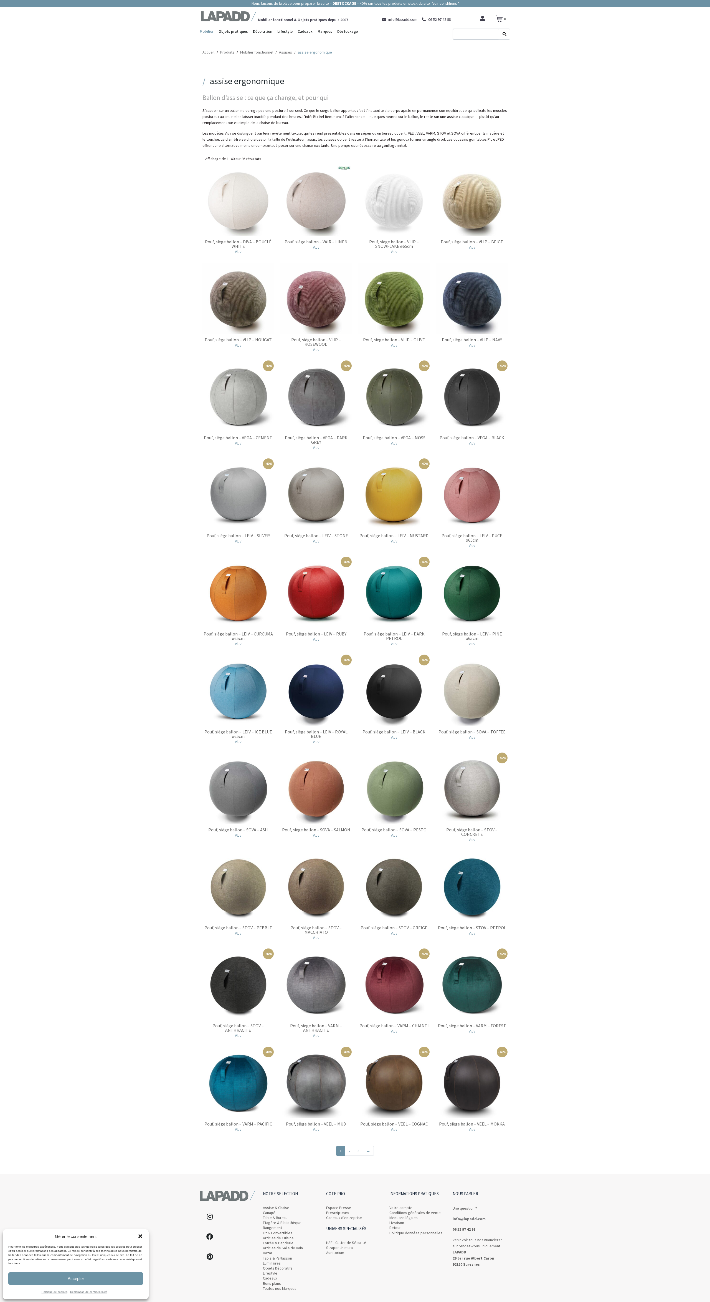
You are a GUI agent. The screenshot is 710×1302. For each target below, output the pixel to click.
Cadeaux (305, 31)
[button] (140, 1236)
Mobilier (207, 31)
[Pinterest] (210, 1256)
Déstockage (347, 31)
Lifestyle (285, 31)
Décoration (262, 31)
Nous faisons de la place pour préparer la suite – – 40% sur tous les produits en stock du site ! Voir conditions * (355, 3)
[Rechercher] (504, 34)
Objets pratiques (233, 31)
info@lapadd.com (469, 1218)
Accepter (76, 1278)
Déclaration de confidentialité (88, 1291)
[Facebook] (210, 1237)
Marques (325, 31)
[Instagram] (210, 1217)
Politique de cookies (54, 1291)
